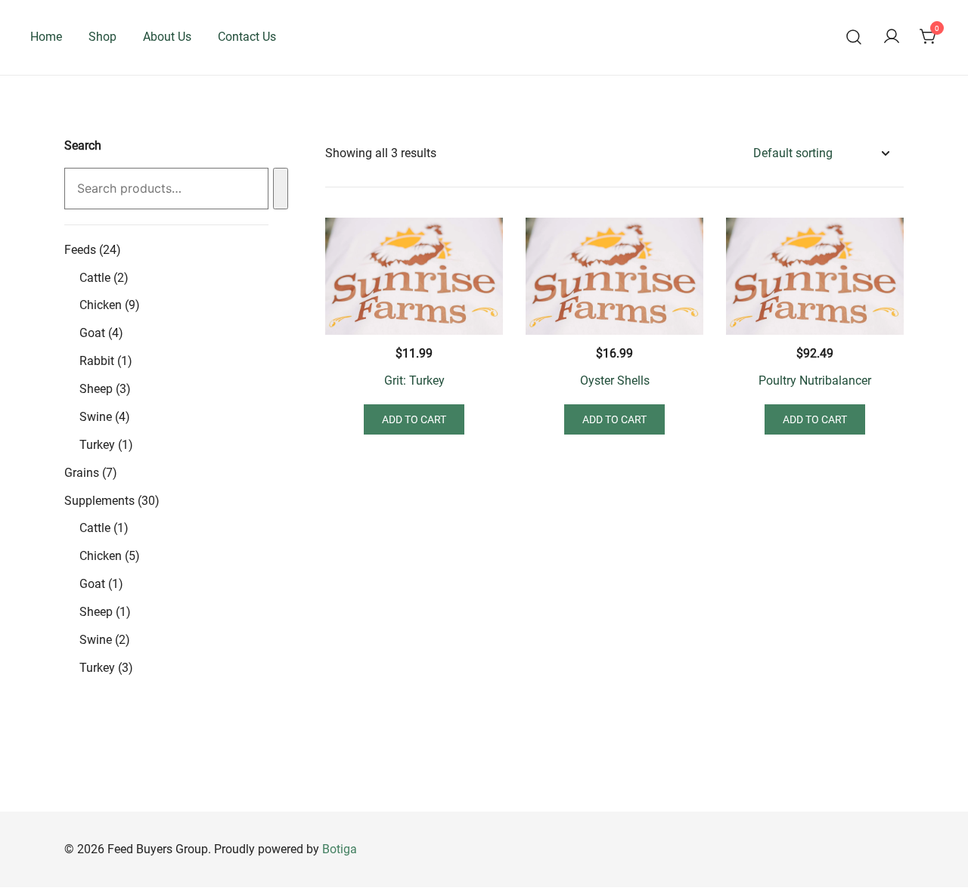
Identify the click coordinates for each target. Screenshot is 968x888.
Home (46, 36)
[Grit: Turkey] (414, 276)
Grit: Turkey (414, 380)
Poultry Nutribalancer (815, 380)
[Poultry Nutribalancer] (815, 276)
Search (82, 145)
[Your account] (892, 37)
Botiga (339, 849)
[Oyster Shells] (614, 276)
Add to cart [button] (414, 419)
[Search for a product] (854, 37)
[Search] (280, 188)
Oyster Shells (615, 380)
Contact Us (247, 36)
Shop (102, 36)
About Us (167, 36)
